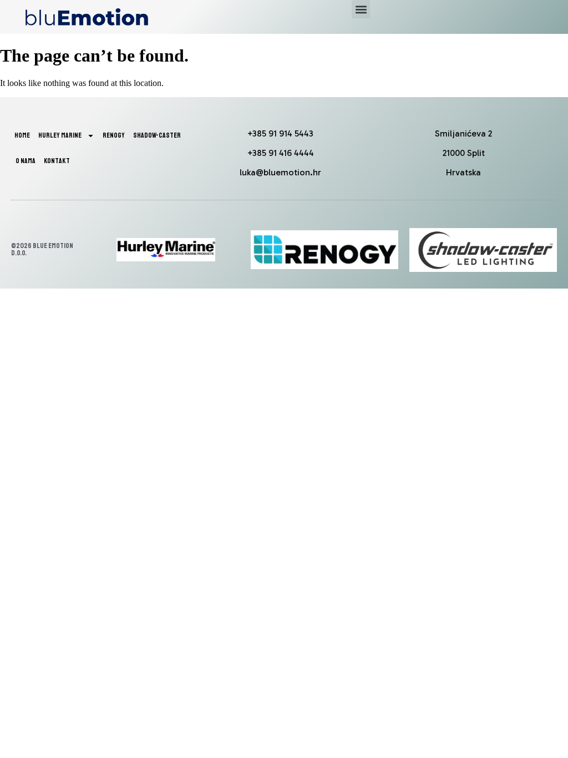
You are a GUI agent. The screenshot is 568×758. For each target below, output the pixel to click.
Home (22, 135)
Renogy (114, 135)
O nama (26, 160)
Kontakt (57, 160)
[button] (361, 9)
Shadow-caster (157, 135)
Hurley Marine (60, 135)
